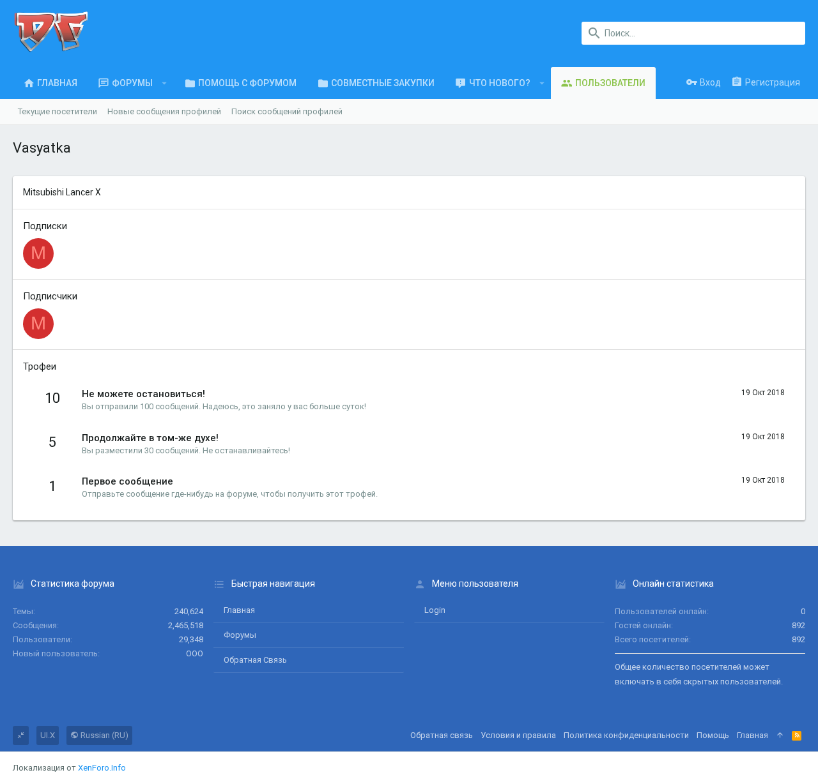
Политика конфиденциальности (626, 735)
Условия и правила (518, 735)
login (434, 610)
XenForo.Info (102, 768)
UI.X (47, 735)
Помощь (713, 735)
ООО (194, 653)
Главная (239, 610)
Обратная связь (255, 660)
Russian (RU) (103, 735)
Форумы (240, 635)
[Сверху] (780, 735)
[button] (164, 83)
